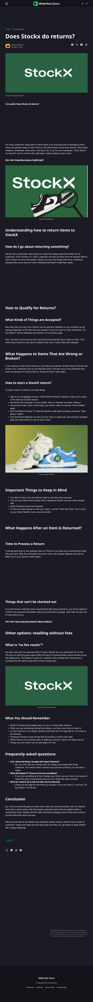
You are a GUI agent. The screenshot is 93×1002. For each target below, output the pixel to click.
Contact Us (30, 987)
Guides (7, 29)
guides (9, 840)
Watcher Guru (47, 978)
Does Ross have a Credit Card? (29, 160)
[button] (6, 4)
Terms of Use (49, 987)
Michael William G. (17, 45)
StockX (27, 396)
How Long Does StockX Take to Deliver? (33, 621)
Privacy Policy (62, 987)
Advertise (39, 987)
